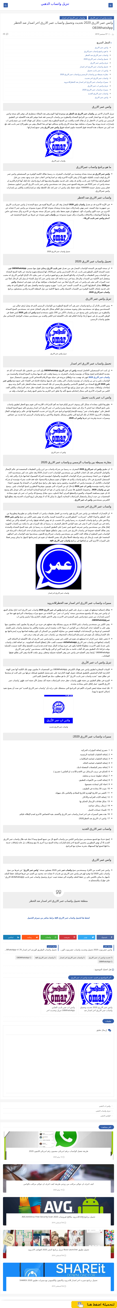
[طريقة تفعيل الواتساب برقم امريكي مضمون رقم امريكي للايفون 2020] (58, 1145)
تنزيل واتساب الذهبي (55, 3)
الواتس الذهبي (105, 1115)
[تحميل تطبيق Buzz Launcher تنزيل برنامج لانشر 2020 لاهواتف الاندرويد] (58, 1244)
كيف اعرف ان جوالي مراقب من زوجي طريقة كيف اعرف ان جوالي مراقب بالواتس (58, 1184)
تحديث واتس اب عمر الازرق (101, 17)
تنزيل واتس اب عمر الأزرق (98, 86)
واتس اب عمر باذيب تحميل (97, 70)
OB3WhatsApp (23, 957)
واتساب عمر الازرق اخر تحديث (96, 78)
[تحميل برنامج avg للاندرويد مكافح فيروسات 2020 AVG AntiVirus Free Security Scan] (58, 1211)
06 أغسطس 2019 (58, 1222)
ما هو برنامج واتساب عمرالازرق (96, 51)
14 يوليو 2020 (57, 1157)
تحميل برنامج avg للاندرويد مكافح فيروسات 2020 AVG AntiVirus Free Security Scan (58, 1217)
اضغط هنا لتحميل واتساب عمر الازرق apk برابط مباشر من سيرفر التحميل (58, 917)
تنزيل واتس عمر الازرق (99, 63)
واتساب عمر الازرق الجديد (98, 93)
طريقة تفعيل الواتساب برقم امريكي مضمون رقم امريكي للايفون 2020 (58, 1151)
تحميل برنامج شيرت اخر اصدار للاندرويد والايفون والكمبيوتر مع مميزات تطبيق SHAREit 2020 (58, 1280)
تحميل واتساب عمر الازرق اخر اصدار (94, 66)
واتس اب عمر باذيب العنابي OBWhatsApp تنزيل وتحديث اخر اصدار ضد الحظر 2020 (61, 1009)
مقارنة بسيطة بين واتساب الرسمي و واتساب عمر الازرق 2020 (84, 74)
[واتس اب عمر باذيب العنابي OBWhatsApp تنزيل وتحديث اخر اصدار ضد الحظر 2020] (58, 994)
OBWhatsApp (104, 961)
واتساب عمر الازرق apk (44, 957)
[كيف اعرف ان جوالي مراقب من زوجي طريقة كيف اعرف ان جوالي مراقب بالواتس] (58, 1178)
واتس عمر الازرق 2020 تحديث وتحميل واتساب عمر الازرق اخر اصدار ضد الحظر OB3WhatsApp (96, 1009)
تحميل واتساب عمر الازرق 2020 (96, 59)
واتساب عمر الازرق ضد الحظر (96, 55)
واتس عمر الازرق (101, 47)
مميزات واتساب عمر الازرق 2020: (95, 89)
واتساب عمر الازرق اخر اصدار (73, 17)
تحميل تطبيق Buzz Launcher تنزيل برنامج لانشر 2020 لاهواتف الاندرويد (58, 1249)
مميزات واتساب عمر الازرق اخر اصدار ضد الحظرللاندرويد (86, 82)
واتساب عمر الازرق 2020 (99, 377)
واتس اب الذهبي (104, 1106)
